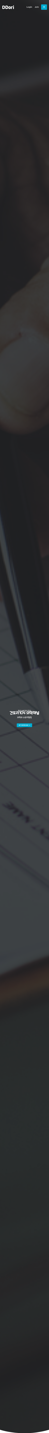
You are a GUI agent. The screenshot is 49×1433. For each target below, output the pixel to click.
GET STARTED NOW (24, 725)
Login (29, 7)
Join (37, 7)
